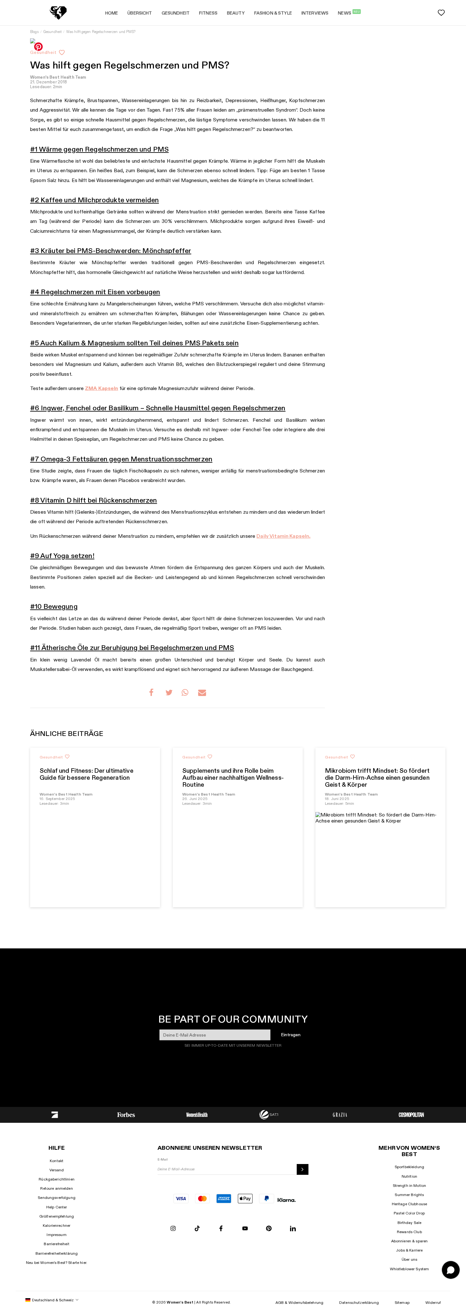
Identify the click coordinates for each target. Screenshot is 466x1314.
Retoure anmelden (56, 1188)
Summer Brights (409, 1194)
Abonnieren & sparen (409, 1241)
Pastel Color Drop (409, 1213)
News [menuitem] (349, 13)
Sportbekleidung (409, 1166)
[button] (153, 693)
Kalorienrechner (56, 1225)
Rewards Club (409, 1231)
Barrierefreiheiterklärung (57, 1253)
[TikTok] (197, 1229)
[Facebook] (221, 1229)
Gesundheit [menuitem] (176, 13)
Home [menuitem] (111, 13)
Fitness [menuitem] (208, 13)
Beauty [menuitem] (236, 13)
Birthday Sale (410, 1222)
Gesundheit (52, 31)
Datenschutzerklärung (359, 1302)
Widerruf (433, 1302)
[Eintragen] (302, 1169)
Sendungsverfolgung (56, 1197)
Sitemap (402, 1302)
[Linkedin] (293, 1229)
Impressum (56, 1234)
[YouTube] (245, 1229)
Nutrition (409, 1176)
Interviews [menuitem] (314, 13)
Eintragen (291, 1035)
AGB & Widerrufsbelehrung (299, 1302)
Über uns (409, 1259)
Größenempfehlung (56, 1216)
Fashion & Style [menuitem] (273, 13)
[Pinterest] (269, 1229)
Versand (56, 1170)
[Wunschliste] (441, 13)
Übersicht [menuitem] (139, 13)
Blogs (34, 31)
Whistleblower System (409, 1269)
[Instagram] (173, 1229)
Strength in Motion (409, 1185)
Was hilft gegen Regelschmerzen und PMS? (100, 31)
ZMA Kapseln (101, 388)
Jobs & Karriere (409, 1250)
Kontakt (56, 1160)
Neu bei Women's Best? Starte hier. (56, 1262)
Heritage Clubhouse (409, 1204)
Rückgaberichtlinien (56, 1179)
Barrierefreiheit (56, 1243)
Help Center (56, 1207)
